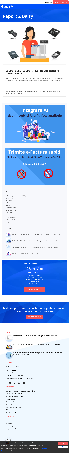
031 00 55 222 (11, 370)
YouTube (10, 383)
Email (24, 383)
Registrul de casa (35, 281)
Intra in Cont (48, 2)
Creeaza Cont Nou (61, 2)
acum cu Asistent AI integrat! (34, 311)
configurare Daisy (46, 91)
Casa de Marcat (10, 91)
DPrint (58, 91)
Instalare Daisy (18, 93)
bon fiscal (19, 91)
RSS (19, 383)
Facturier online (30, 264)
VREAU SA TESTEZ (34, 289)
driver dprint (9, 93)
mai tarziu (63, 447)
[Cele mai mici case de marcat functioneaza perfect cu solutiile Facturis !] (34, 44)
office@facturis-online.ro (15, 375)
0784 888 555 (11, 373)
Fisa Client (32, 284)
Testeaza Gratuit (34, 317)
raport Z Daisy (28, 93)
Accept (63, 443)
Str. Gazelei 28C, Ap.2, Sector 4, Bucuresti (20, 378)
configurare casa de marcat (31, 91)
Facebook (7, 383)
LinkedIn (15, 383)
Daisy (54, 91)
